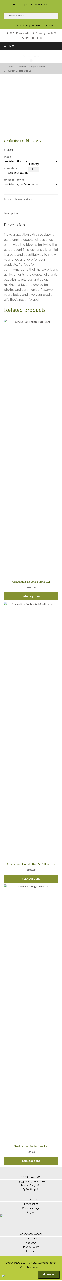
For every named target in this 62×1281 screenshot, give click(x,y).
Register (31, 1212)
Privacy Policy (31, 1247)
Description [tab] (11, 213)
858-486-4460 (34, 38)
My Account (31, 1204)
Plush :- (8, 156)
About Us (31, 1243)
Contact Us (31, 1238)
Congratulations (24, 198)
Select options (31, 596)
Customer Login (38, 4)
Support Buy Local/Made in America (36, 25)
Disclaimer (31, 1251)
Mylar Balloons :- (14, 179)
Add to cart (48, 1274)
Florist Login (20, 4)
